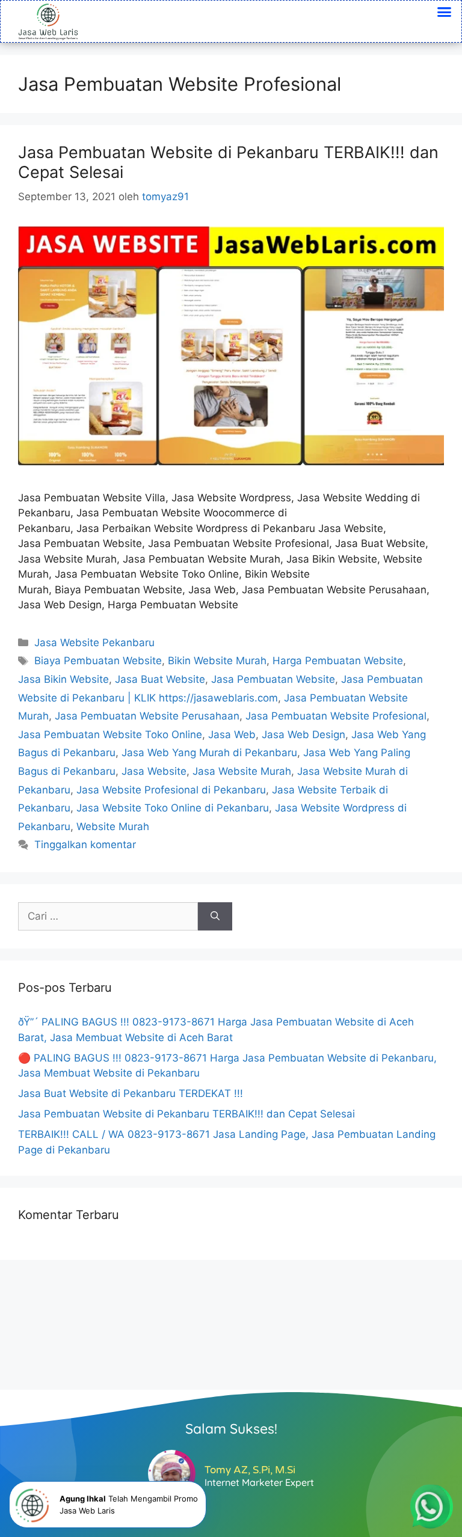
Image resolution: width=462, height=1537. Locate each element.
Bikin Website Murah (217, 661)
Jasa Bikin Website (63, 679)
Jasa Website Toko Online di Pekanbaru (172, 808)
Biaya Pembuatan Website (98, 661)
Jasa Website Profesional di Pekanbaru (171, 790)
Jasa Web (232, 735)
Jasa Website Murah (241, 771)
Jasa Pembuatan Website (273, 679)
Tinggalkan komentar (85, 845)
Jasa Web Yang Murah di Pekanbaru (209, 753)
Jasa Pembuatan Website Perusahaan (147, 716)
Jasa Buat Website (160, 679)
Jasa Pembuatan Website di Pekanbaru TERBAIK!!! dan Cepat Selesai (228, 162)
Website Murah (112, 826)
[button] (444, 12)
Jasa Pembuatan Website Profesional (336, 716)
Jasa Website (154, 771)
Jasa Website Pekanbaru (94, 643)
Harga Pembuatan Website (338, 661)
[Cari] (215, 916)
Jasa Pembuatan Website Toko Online (110, 735)
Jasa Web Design (303, 735)
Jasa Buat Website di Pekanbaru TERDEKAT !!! (130, 1093)
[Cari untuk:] (108, 916)
